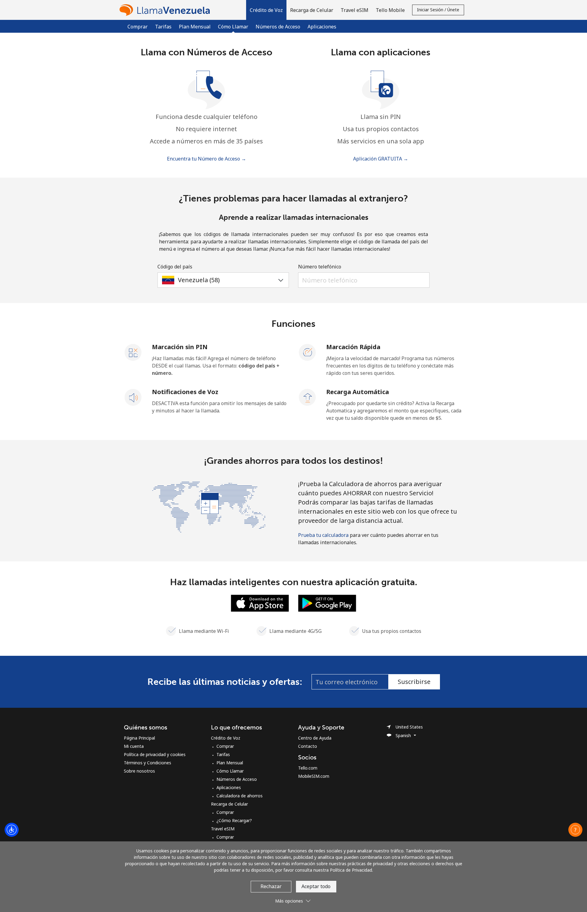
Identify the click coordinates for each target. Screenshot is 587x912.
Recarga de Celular (229, 804)
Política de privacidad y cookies (155, 754)
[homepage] (166, 10)
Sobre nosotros (139, 771)
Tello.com (307, 768)
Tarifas (163, 26)
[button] (266, 10)
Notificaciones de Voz (185, 392)
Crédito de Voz (225, 738)
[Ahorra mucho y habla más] (208, 506)
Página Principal (139, 738)
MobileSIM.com (313, 776)
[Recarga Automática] (307, 396)
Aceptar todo (315, 886)
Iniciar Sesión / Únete (438, 10)
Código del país (174, 266)
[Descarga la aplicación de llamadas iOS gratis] (260, 602)
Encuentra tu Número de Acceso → (206, 158)
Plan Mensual (195, 26)
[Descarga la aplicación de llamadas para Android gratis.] (327, 602)
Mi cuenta (134, 746)
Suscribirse (414, 682)
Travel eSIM (222, 829)
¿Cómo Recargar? (234, 820)
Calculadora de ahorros (239, 796)
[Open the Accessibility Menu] (12, 830)
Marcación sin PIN (180, 347)
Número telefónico (319, 266)
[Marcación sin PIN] (133, 351)
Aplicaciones (322, 26)
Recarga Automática (357, 392)
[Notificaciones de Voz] (133, 396)
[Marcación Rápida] (307, 351)
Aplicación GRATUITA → (380, 158)
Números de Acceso (278, 26)
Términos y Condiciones (147, 763)
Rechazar (271, 886)
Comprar (137, 26)
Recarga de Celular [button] (311, 10)
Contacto (307, 746)
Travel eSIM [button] (354, 10)
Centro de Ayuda (314, 738)
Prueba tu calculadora (323, 535)
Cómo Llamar (230, 771)
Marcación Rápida (353, 347)
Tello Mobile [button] (390, 10)
